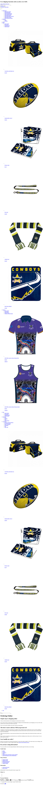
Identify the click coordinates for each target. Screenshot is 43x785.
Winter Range (7, 26)
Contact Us (4, 752)
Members (4, 19)
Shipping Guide (5, 760)
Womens (4, 309)
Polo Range (6, 24)
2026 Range (5, 10)
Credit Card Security (6, 767)
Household (6, 425)
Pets (5, 426)
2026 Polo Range (7, 12)
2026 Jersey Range (8, 11)
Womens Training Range (9, 313)
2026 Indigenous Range (9, 18)
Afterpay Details (5, 763)
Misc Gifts (6, 427)
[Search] (0, 712)
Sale (3, 710)
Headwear (4, 416)
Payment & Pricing (6, 762)
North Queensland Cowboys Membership (9, 755)
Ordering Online (5, 759)
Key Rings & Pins (8, 423)
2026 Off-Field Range (8, 13)
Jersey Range (7, 23)
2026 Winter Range (8, 15)
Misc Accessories (7, 424)
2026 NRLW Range (8, 17)
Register (4, 751)
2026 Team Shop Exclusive (9, 16)
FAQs (4, 753)
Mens (5, 20)
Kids (3, 412)
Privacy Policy (5, 768)
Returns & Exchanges (6, 761)
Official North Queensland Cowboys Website (10, 754)
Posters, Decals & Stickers (9, 422)
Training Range (7, 25)
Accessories (4, 421)
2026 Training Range (8, 14)
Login (4, 750)
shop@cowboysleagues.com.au (24, 742)
